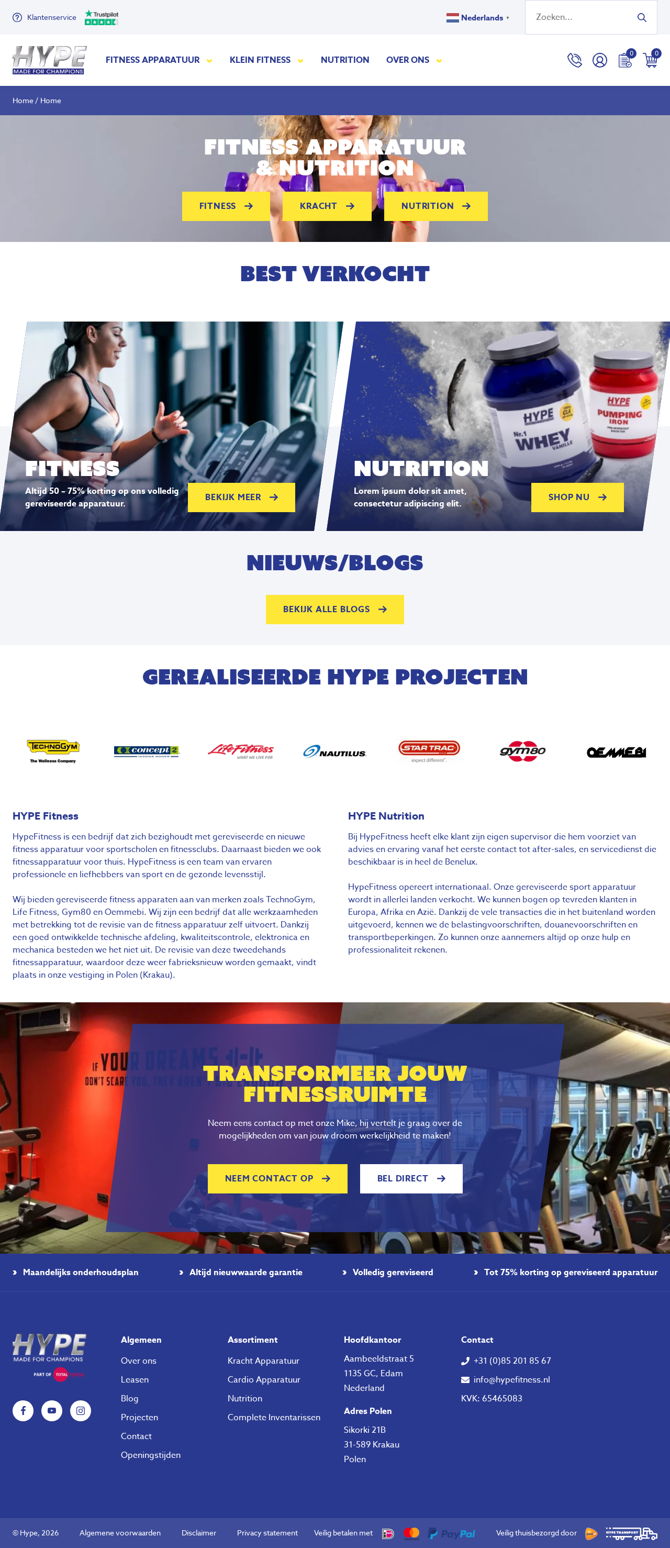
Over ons (407, 60)
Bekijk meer (233, 497)
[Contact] (574, 60)
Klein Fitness (260, 60)
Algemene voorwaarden (120, 1533)
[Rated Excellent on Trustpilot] (101, 17)
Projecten (139, 1417)
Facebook (23, 1410)
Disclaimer (199, 1533)
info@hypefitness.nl (512, 1380)
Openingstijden (151, 1455)
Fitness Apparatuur (152, 60)
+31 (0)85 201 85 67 (512, 1361)
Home (23, 100)
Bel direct (403, 1179)
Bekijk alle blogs (326, 609)
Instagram (80, 1410)
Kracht (319, 206)
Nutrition (345, 60)
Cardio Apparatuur (264, 1380)
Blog (130, 1398)
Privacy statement (267, 1533)
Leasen (135, 1380)
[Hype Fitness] (50, 60)
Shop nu (569, 497)
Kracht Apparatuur (263, 1361)
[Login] (600, 60)
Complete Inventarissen (274, 1417)
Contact (136, 1436)
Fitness (218, 206)
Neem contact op (269, 1179)
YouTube (51, 1410)
